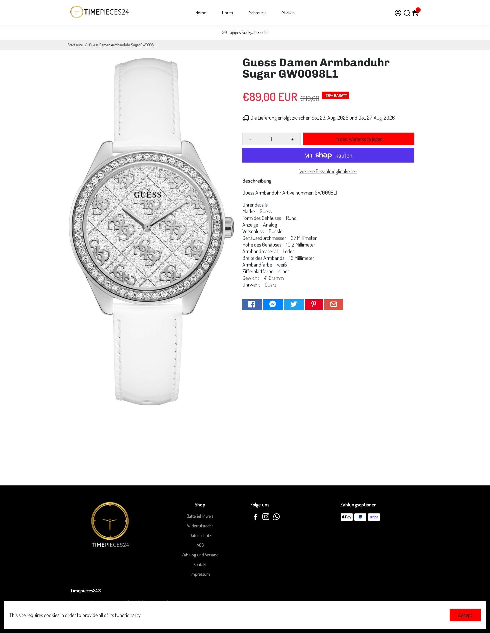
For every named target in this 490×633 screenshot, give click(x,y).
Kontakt (200, 564)
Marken (288, 12)
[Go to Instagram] (266, 517)
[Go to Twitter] (294, 304)
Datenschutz (200, 535)
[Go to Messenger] (273, 304)
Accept (465, 615)
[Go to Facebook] (252, 304)
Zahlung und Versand (200, 554)
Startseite (75, 44)
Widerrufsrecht (200, 525)
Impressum (200, 574)
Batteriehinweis (200, 516)
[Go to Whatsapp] (276, 517)
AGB (200, 545)
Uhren (227, 12)
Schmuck (257, 12)
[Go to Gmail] (333, 304)
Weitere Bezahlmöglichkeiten (328, 171)
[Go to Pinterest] (314, 304)
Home (200, 12)
